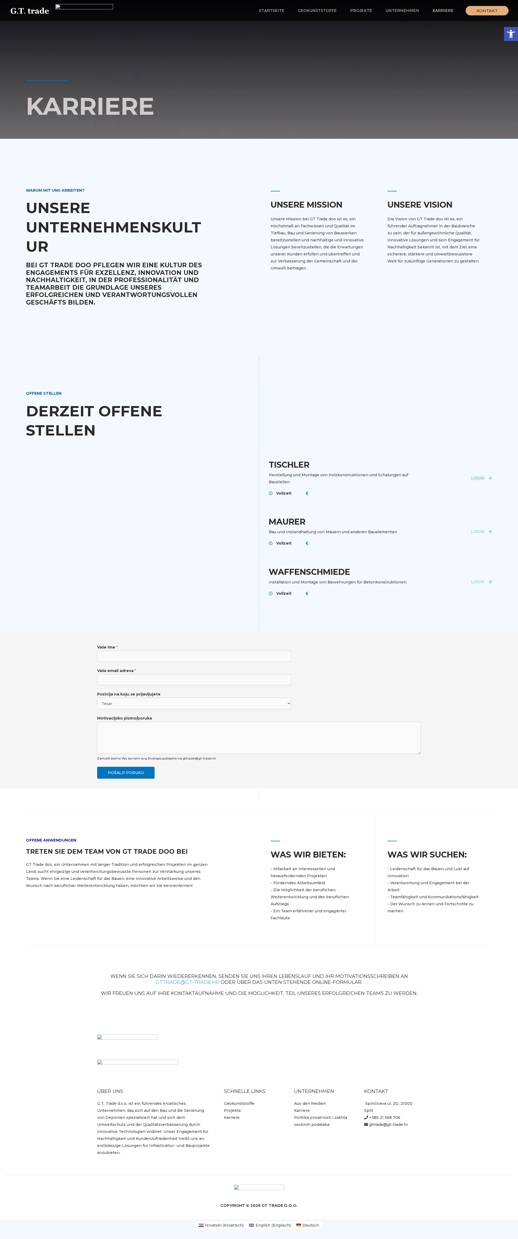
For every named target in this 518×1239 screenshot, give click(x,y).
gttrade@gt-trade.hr (187, 982)
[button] (511, 34)
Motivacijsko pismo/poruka (124, 718)
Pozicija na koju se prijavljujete (129, 694)
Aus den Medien (310, 1103)
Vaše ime (107, 647)
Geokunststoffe (239, 1103)
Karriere (232, 1117)
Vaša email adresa (116, 670)
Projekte (232, 1110)
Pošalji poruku (126, 772)
